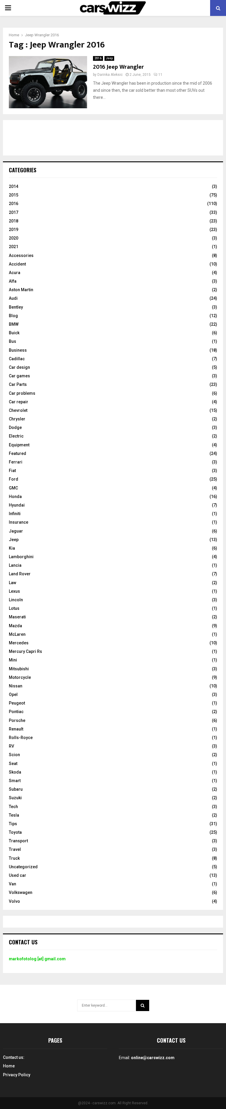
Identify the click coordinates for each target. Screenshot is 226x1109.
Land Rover (20, 573)
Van (12, 884)
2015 (13, 195)
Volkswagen (20, 892)
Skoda (15, 772)
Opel (13, 694)
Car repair (18, 401)
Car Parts (18, 384)
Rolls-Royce (21, 737)
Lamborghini (21, 556)
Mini (13, 660)
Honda (15, 496)
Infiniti (15, 513)
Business (18, 350)
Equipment (19, 445)
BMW (14, 324)
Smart (15, 780)
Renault (16, 729)
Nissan (15, 686)
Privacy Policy (16, 1074)
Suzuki (15, 797)
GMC (13, 488)
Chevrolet (18, 410)
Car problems (22, 393)
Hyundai (17, 505)
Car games (19, 376)
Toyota (15, 832)
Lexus (14, 591)
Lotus (14, 608)
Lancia (15, 565)
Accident (17, 264)
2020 (13, 238)
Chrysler (17, 419)
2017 (13, 212)
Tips (13, 823)
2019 (13, 229)
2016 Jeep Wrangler (118, 67)
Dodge (15, 427)
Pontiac (16, 711)
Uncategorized (23, 866)
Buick (14, 332)
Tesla (14, 815)
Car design (19, 367)
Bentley (16, 307)
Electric (16, 436)
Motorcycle (20, 677)
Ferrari (15, 462)
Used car (17, 875)
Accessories (21, 255)
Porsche (17, 720)
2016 (98, 58)
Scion (14, 754)
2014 (13, 186)
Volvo (14, 901)
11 (160, 75)
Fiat (12, 470)
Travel (15, 849)
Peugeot (17, 703)
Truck (14, 858)
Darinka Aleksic (110, 75)
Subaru (16, 789)
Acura (14, 272)
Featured (17, 453)
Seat (13, 763)
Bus (12, 341)
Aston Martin (21, 289)
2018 (13, 221)
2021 (13, 246)
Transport (18, 840)
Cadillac (17, 358)
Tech (13, 806)
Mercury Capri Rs (25, 651)
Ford (13, 479)
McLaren (17, 634)
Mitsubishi (19, 668)
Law (12, 582)
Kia (12, 548)
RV (11, 746)
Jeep (109, 58)
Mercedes (19, 642)
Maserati (17, 617)
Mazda (15, 625)
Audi (13, 298)
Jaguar (16, 531)
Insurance (18, 522)
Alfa (12, 281)
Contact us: (13, 1057)
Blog (13, 315)
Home (9, 1066)
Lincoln (16, 599)
